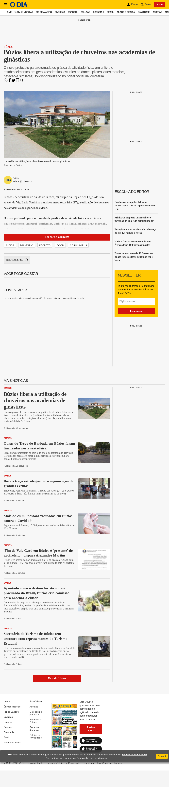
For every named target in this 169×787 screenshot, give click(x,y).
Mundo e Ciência (126, 12)
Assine (159, 4)
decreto (45, 245)
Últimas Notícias (24, 12)
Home (9, 12)
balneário (26, 245)
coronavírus (78, 245)
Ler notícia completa (57, 237)
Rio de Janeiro (44, 12)
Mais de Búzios (57, 678)
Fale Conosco (104, 763)
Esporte (73, 12)
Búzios (9, 47)
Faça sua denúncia (34, 728)
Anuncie (118, 763)
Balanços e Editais (35, 720)
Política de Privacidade (36, 736)
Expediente (89, 763)
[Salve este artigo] (17, 81)
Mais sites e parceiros (36, 713)
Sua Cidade (144, 12)
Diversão (60, 12)
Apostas (157, 12)
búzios (9, 245)
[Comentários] (21, 81)
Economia (98, 12)
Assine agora (90, 729)
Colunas (85, 12)
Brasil (110, 12)
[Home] (19, 6)
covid (60, 245)
